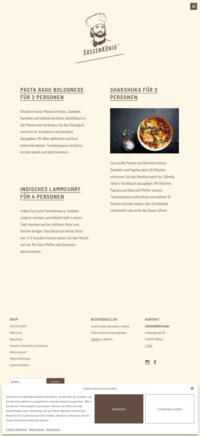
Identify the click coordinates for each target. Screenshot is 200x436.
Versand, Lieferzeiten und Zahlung (28, 345)
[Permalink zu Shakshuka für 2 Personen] (144, 152)
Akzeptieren (119, 409)
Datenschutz (36, 429)
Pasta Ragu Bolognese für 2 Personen (52, 93)
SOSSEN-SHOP (18, 326)
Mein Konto (16, 332)
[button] (192, 388)
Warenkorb (16, 339)
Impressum (53, 429)
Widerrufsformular (20, 358)
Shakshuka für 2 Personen (134, 93)
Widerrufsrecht (18, 352)
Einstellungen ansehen (169, 409)
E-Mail (148, 345)
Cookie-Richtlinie (16, 429)
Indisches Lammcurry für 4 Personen (50, 193)
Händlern (96, 339)
